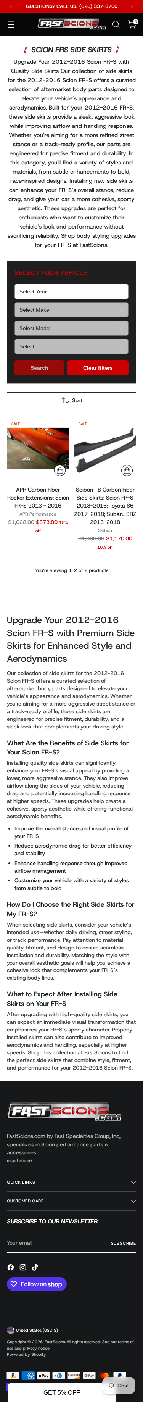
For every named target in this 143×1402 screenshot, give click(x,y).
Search (39, 368)
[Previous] (11, 6)
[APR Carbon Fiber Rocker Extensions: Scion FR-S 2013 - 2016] (38, 448)
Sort (77, 400)
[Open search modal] (116, 24)
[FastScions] (71, 24)
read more (19, 1160)
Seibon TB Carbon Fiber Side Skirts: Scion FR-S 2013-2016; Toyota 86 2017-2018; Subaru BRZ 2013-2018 (105, 506)
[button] (62, 1392)
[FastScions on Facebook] (11, 1268)
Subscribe (123, 1243)
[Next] (131, 6)
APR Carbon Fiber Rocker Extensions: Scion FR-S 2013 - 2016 (38, 497)
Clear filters (98, 368)
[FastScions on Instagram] (23, 1268)
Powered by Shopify (26, 1354)
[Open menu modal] (11, 24)
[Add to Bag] (60, 470)
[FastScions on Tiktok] (35, 1268)
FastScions (55, 1341)
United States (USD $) (37, 1330)
